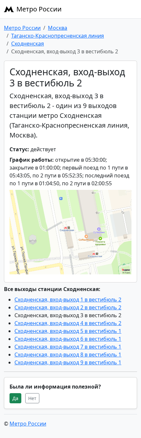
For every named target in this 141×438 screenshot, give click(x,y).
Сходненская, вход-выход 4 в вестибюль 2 (67, 323)
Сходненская (27, 43)
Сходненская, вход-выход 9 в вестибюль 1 (67, 362)
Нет (32, 398)
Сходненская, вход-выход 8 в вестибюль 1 (67, 354)
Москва (57, 27)
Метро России (39, 9)
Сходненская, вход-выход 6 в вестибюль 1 (67, 338)
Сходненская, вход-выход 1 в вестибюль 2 (67, 299)
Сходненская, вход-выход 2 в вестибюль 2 (67, 307)
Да (15, 398)
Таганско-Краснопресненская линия (57, 35)
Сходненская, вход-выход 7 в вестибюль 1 (67, 346)
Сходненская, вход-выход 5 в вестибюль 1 (67, 331)
